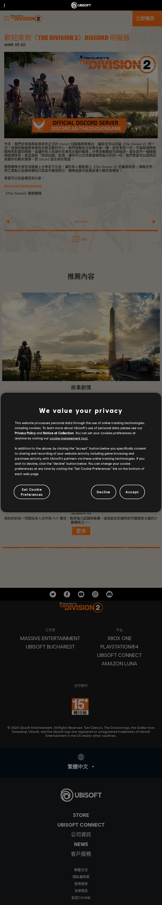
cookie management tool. (69, 438)
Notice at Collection (58, 433)
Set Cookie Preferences (32, 491)
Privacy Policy (25, 433)
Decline (103, 492)
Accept (132, 492)
